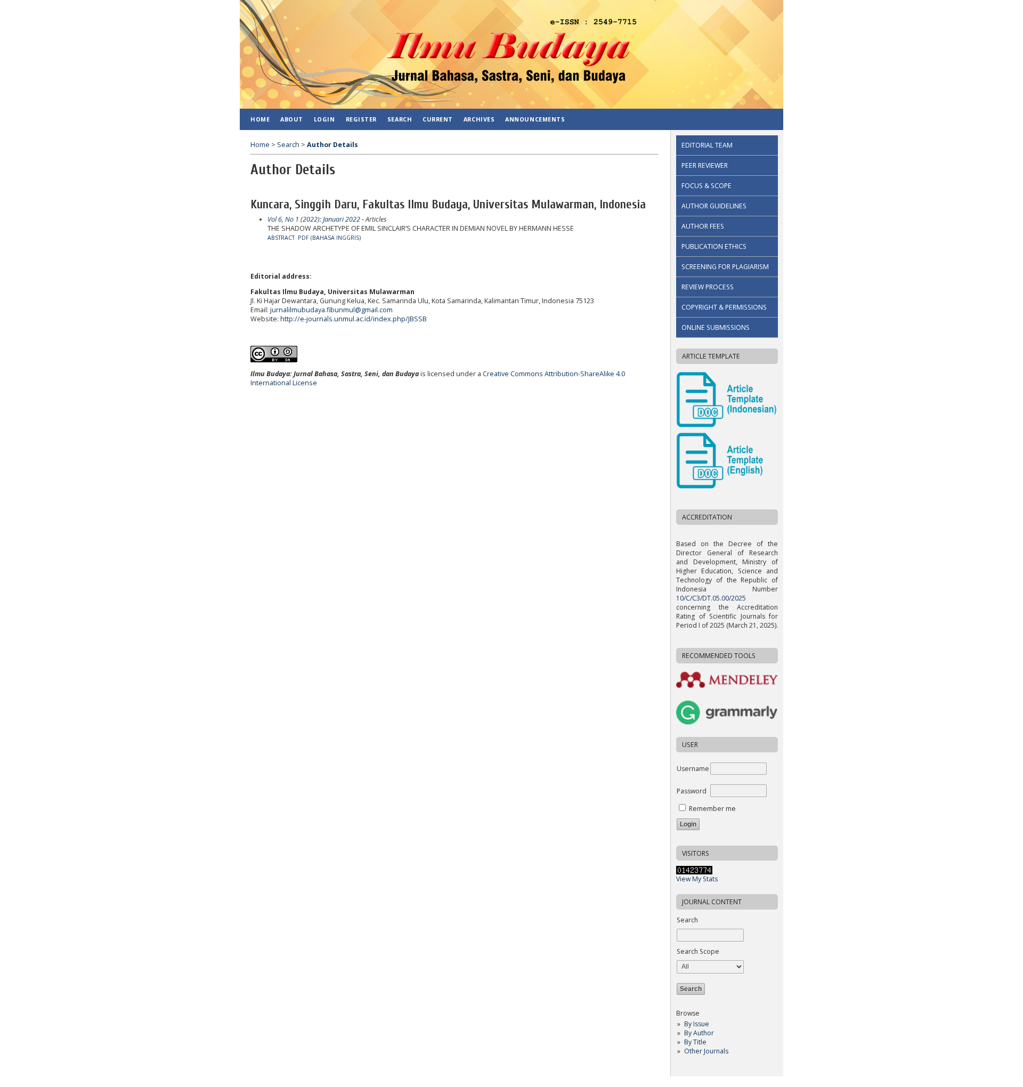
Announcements (535, 119)
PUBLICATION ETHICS (713, 246)
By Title (695, 1042)
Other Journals (706, 1051)
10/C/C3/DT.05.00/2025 (711, 598)
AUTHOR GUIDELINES (713, 205)
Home (260, 119)
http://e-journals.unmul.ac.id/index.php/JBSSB (353, 318)
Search (399, 119)
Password (692, 791)
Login (324, 119)
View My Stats (697, 878)
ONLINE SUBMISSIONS (715, 327)
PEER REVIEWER (704, 165)
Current (438, 119)
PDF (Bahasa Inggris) (329, 237)
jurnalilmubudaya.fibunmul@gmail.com (331, 309)
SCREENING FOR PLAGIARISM (725, 266)
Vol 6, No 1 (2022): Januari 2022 (313, 219)
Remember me (712, 808)
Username (693, 768)
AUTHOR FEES (702, 226)
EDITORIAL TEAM (707, 145)
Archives (479, 119)
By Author (699, 1032)
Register (361, 119)
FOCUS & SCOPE (706, 185)
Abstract (281, 237)
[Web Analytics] (694, 872)
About (291, 119)
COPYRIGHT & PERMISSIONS (724, 307)
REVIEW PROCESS (707, 286)
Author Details (332, 144)
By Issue (696, 1023)
